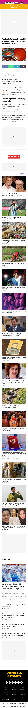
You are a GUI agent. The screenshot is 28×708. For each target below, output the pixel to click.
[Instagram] (10, 682)
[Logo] (14, 6)
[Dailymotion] (21, 682)
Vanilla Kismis (5, 36)
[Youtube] (18, 682)
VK (3, 46)
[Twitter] (13, 682)
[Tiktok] (15, 682)
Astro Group (24, 706)
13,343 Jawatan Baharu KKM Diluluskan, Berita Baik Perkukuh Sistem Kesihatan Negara (14, 586)
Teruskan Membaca (14, 156)
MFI (2, 608)
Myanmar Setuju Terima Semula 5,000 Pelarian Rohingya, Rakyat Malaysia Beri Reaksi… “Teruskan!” (13, 615)
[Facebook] (7, 682)
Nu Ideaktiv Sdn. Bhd (13, 706)
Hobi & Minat (13, 36)
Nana (3, 591)
